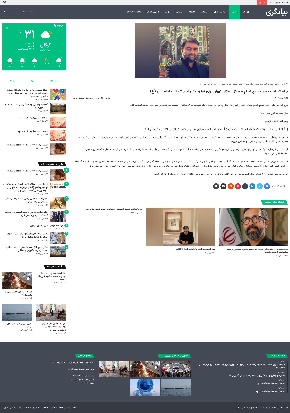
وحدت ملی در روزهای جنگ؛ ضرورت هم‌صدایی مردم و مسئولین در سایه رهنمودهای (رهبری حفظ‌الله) (257, 251)
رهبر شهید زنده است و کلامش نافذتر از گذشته (195, 249)
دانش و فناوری (153, 11)
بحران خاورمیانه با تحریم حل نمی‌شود (19, 325)
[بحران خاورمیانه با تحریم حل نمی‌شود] (17, 312)
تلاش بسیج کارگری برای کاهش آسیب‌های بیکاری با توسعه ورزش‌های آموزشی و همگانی (26, 249)
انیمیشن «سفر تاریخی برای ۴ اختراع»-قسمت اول (27, 144)
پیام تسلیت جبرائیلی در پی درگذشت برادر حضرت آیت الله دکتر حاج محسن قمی (26, 214)
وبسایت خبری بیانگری (243, 407)
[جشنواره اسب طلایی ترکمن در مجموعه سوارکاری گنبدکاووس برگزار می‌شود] (58, 203)
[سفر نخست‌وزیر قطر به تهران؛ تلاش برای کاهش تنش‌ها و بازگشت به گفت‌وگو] (51, 312)
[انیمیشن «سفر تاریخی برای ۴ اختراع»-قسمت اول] (58, 149)
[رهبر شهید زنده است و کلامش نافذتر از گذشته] (180, 227)
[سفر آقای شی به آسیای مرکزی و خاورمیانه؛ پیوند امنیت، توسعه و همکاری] (145, 387)
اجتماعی (204, 11)
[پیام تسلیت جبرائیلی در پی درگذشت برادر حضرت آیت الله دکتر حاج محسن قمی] (58, 216)
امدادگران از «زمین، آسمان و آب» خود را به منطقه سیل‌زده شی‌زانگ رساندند (52, 276)
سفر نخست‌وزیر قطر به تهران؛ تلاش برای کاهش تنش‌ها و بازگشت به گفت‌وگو (53, 327)
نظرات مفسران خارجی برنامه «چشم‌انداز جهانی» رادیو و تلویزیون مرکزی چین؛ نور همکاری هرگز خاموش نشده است (27, 93)
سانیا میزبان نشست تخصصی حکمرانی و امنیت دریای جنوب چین (113, 209)
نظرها (13, 81)
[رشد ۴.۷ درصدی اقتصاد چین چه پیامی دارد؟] (17, 280)
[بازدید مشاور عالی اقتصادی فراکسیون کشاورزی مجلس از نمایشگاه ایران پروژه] (58, 238)
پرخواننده (54, 81)
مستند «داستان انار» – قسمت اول (33, 118)
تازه (32, 81)
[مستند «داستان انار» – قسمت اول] (58, 122)
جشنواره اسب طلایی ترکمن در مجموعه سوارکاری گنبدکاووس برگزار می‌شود (27, 200)
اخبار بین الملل (220, 11)
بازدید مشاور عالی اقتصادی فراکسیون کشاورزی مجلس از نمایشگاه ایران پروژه (27, 235)
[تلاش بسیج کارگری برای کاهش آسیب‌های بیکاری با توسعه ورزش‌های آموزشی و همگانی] (58, 251)
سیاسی (235, 11)
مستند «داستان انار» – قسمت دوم (33, 131)
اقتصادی (191, 11)
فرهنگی (179, 11)
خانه (245, 11)
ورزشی (167, 11)
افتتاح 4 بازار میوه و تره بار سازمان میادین (48, 225)
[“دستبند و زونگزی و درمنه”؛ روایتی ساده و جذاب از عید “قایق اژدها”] (58, 108)
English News (134, 11)
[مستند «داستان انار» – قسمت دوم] (58, 135)
